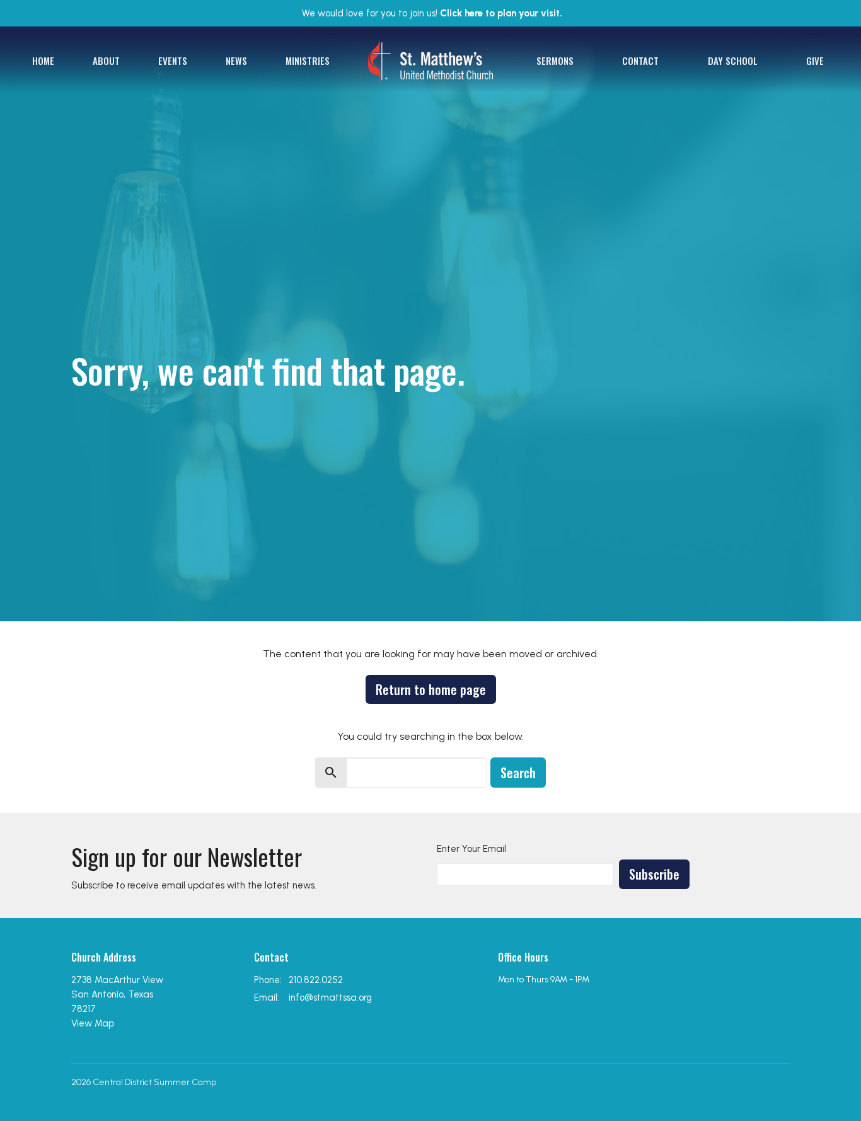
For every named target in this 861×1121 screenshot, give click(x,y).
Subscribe (654, 874)
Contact (640, 60)
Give (815, 60)
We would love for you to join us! (432, 13)
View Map (92, 1023)
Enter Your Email (471, 848)
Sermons (555, 60)
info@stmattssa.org (330, 997)
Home (43, 60)
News (236, 60)
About (106, 60)
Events (172, 60)
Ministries (308, 60)
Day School (733, 60)
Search (518, 772)
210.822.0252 (316, 980)
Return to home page (431, 689)
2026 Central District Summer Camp (143, 1082)
